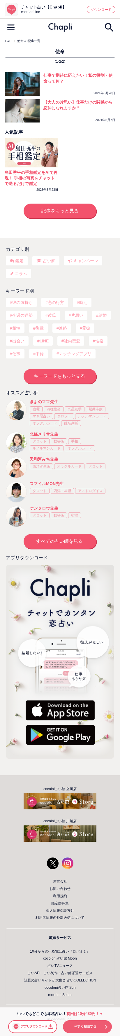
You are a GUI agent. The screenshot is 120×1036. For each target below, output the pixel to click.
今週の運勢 (22, 315)
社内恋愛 (72, 341)
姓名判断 (71, 423)
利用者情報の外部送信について (60, 918)
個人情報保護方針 (60, 911)
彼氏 (52, 315)
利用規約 (60, 896)
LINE (44, 341)
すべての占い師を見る (59, 541)
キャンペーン (86, 260)
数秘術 (59, 441)
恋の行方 (56, 302)
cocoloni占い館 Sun (60, 988)
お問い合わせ (60, 889)
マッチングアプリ (75, 353)
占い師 (49, 260)
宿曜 (36, 409)
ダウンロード (101, 10)
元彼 (86, 328)
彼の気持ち (22, 302)
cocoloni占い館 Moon (60, 958)
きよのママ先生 (44, 401)
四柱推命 (54, 409)
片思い (77, 315)
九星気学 (75, 409)
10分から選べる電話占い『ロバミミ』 (60, 951)
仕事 (16, 353)
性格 (99, 341)
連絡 (63, 328)
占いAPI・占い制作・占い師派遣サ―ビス (60, 973)
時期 (83, 302)
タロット (64, 416)
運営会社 (60, 881)
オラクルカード (45, 423)
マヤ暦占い (41, 416)
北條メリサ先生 (44, 434)
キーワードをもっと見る (59, 376)
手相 (74, 441)
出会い (18, 341)
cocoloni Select (60, 995)
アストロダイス (90, 491)
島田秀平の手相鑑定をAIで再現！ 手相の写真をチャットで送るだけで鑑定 (31, 178)
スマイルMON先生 (47, 483)
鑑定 (19, 260)
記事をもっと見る (60, 210)
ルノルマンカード (92, 416)
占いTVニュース (60, 966)
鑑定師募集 (60, 903)
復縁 (40, 328)
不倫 (40, 353)
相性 (16, 328)
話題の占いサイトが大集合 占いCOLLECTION (60, 980)
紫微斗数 (96, 409)
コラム (21, 273)
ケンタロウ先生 (44, 508)
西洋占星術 (41, 466)
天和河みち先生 (44, 459)
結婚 (102, 315)
